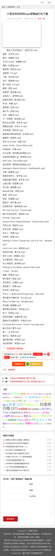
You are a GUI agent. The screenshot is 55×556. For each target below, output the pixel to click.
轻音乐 (42, 424)
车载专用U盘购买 (28, 357)
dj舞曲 (24, 394)
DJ (14, 393)
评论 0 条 (41, 19)
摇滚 (8, 413)
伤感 (9, 401)
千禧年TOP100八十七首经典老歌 (18, 457)
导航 (42, 3)
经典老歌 (11, 7)
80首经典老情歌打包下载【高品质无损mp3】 (28, 381)
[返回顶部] (52, 533)
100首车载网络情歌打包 (15, 460)
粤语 (27, 416)
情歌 (5, 405)
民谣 (27, 412)
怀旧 (46, 400)
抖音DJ (31, 404)
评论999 (14, 424)
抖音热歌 (36, 409)
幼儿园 (30, 401)
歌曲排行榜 (17, 413)
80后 (6, 394)
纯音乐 (36, 416)
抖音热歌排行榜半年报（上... (16, 447)
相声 (9, 416)
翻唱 (28, 420)
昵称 (31, 484)
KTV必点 (40, 394)
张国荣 (38, 401)
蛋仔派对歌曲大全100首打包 (17, 470)
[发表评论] (52, 537)
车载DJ (31, 423)
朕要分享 (35, 364)
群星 (22, 420)
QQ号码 (32, 496)
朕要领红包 (20, 364)
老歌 (35, 420)
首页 (3, 7)
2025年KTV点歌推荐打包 (15, 450)
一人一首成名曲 (32, 397)
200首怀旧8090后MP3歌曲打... (17, 443)
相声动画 (18, 416)
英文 (44, 419)
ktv (32, 394)
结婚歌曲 (13, 420)
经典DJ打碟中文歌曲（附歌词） (18, 440)
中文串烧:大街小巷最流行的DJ (17, 453)
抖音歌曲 (24, 409)
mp (48, 394)
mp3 (6, 397)
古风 (15, 401)
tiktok (18, 397)
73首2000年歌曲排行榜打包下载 (22, 378)
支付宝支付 (37, 354)
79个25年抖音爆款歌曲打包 (16, 467)
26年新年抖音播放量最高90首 (17, 463)
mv (11, 397)
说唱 (21, 424)
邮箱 (31, 490)
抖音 (16, 404)
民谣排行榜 (36, 413)
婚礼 (22, 401)
